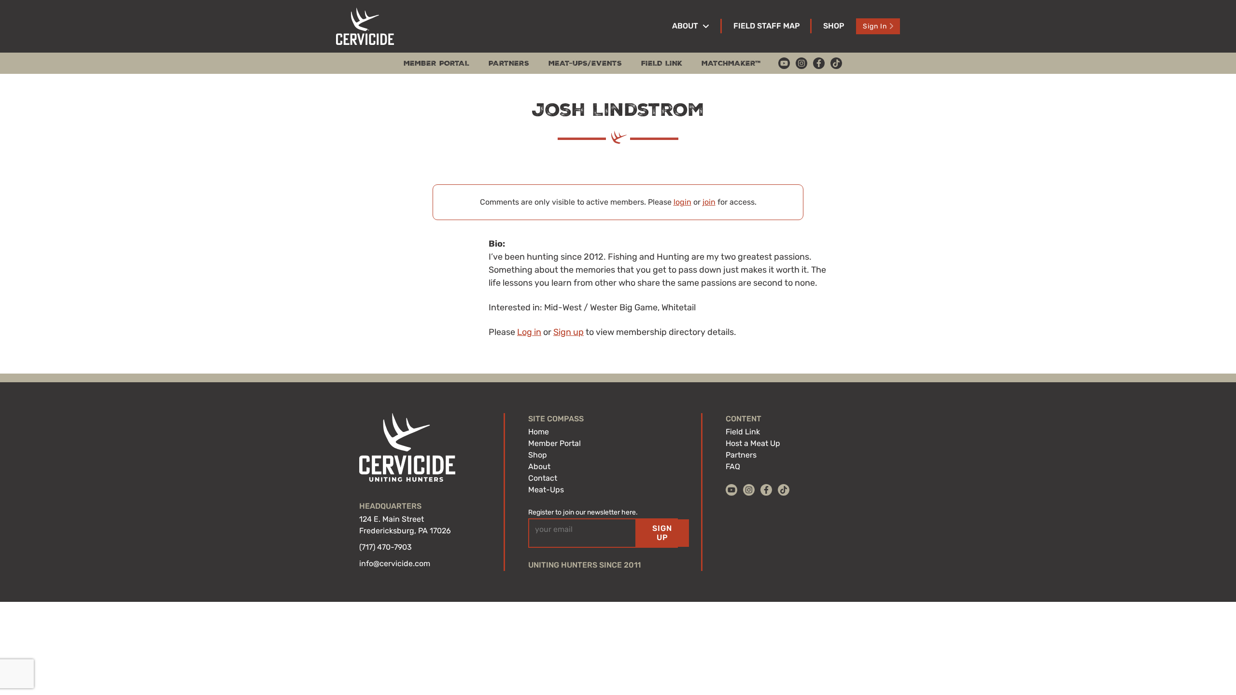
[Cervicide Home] (365, 26)
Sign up (568, 332)
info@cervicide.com (394, 563)
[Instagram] (801, 63)
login (682, 202)
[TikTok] (836, 63)
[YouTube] (784, 63)
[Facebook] (819, 63)
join (709, 202)
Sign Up (662, 533)
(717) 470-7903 (385, 547)
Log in (529, 332)
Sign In (875, 26)
